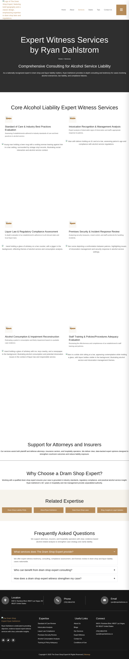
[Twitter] (8, 640)
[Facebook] (3, 640)
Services (81, 10)
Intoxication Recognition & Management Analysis (95, 126)
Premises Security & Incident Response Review (94, 231)
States (90, 10)
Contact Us (108, 10)
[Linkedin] (13, 640)
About (72, 10)
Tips (98, 10)
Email (114, 598)
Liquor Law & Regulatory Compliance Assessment (31, 231)
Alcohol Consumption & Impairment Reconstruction (32, 336)
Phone (67, 598)
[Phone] (57, 600)
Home (63, 10)
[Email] (104, 600)
